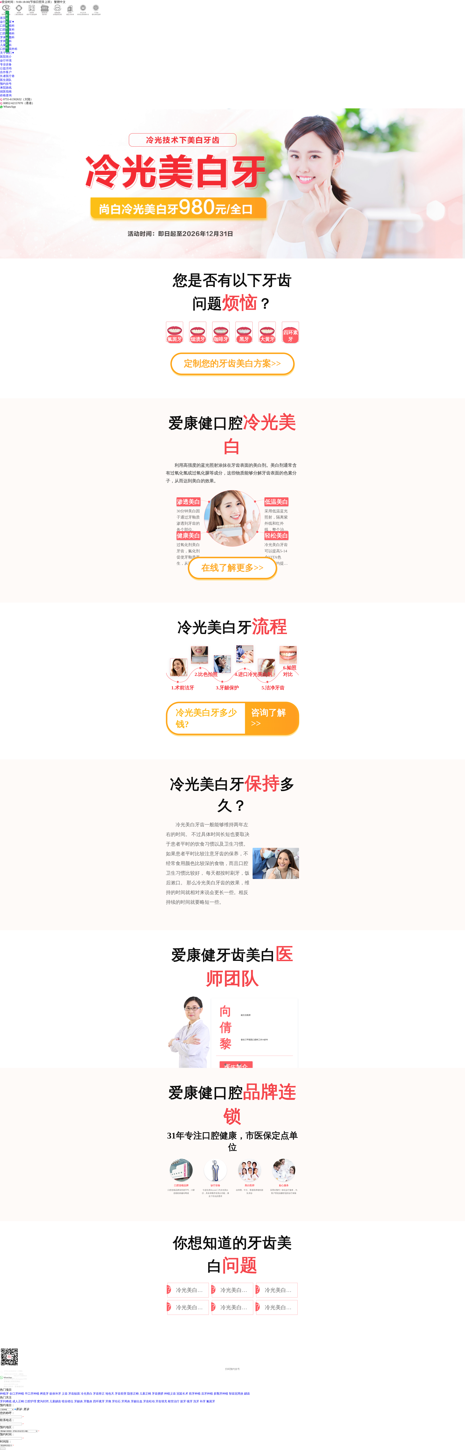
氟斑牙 (210, 1401)
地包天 (109, 1393)
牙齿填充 (161, 1401)
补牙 (203, 1401)
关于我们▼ (7, 52)
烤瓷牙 (44, 1393)
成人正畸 (18, 1401)
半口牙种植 (32, 1393)
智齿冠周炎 (236, 1393)
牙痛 (108, 1401)
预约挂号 (6, 83)
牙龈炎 (78, 1401)
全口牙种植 (16, 1393)
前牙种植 (195, 1393)
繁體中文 (60, 2)
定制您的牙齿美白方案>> (232, 363)
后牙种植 (207, 1393)
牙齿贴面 (74, 1393)
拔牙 (183, 1401)
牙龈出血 (136, 1401)
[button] (225, 1064)
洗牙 (196, 1401)
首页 (3, 17)
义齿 (65, 1393)
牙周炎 (125, 1401)
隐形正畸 (133, 1393)
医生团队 (6, 79)
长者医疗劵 (7, 76)
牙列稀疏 (6, 1401)
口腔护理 (30, 1401)
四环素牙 (99, 1401)
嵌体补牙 (55, 1393)
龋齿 (247, 1393)
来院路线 (6, 87)
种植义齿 (170, 1393)
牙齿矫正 (99, 1393)
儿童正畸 (145, 1393)
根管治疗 (173, 1401)
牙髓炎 (88, 1401)
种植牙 (4, 1393)
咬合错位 (67, 1401)
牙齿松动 (149, 1401)
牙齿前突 (120, 1393)
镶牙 (190, 1401)
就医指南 (6, 91)
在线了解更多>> (232, 568)
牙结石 (116, 1401)
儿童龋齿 (55, 1401)
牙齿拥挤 (157, 1393)
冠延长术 (182, 1393)
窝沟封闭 (43, 1401)
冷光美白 (86, 1393)
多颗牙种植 (221, 1393)
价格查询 (6, 95)
